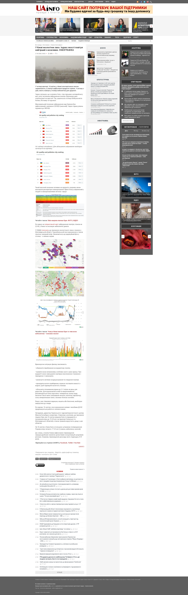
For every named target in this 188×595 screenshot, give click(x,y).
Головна (39, 1)
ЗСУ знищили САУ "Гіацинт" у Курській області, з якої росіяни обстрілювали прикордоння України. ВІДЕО (139, 220)
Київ (37, 458)
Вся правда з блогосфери (42, 45)
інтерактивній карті (51, 224)
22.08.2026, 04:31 (95, 102)
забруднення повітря (54, 458)
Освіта (85, 579)
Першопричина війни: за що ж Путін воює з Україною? (105, 61)
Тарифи (73, 41)
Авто (89, 579)
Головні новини (44, 579)
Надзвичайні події (78, 37)
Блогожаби (99, 1)
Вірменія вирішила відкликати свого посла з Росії (55, 554)
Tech (116, 38)
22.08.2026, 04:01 (95, 107)
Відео (113, 1)
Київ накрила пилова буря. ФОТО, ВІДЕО (63, 220)
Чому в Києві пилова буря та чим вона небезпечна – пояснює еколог (56, 333)
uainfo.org (53, 586)
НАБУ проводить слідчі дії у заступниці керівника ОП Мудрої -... (117, 30)
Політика (40, 37)
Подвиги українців (84, 41)
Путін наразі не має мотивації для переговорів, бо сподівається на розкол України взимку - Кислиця (135, 136)
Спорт (135, 37)
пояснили (45, 230)
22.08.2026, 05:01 (95, 96)
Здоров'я (127, 37)
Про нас (37, 588)
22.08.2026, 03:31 (95, 114)
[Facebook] (141, 2)
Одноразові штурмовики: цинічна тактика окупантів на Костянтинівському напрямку (107, 53)
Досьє (90, 1)
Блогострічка (78, 2)
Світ (90, 37)
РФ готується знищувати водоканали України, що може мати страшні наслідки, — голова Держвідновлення (135, 143)
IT (92, 579)
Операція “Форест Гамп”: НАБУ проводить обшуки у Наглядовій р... (93, 30)
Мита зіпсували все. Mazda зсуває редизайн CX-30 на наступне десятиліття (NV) (104, 99)
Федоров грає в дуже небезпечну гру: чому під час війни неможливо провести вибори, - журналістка (140, 53)
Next (152, 26)
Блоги (102, 48)
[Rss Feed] (137, 2)
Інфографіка (103, 121)
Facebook (63, 443)
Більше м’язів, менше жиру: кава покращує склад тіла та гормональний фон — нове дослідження (134, 156)
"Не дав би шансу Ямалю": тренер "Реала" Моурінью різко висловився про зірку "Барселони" (134, 164)
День (126, 130)
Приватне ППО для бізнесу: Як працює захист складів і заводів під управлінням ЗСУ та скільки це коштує (140, 63)
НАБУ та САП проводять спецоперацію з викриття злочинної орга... (140, 30)
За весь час (145, 130)
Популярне (144, 127)
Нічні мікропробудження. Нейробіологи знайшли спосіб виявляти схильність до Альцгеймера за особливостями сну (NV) (104, 111)
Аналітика (136, 48)
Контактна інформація (45, 588)
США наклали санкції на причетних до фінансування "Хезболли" (60, 562)
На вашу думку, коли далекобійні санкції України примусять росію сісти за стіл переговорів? (136, 87)
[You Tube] (147, 2)
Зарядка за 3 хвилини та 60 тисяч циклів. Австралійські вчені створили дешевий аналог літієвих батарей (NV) (103, 84)
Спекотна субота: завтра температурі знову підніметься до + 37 (60, 504)
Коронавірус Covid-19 (62, 41)
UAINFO (81, 447)
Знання (107, 38)
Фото (107, 1)
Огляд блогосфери (51, 1)
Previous (36, 26)
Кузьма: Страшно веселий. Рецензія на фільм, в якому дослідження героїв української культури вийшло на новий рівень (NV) (102, 92)
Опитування (136, 82)
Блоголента (123, 579)
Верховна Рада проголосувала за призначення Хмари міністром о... (45, 30)
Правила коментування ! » (77, 469)
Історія (81, 579)
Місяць (136, 130)
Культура (98, 37)
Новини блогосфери (56, 45)
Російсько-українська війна (45, 41)
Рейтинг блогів (130, 579)
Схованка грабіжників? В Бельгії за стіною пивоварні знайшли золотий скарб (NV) (103, 104)
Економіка (64, 37)
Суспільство (52, 37)
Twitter (70, 443)
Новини (59, 471)
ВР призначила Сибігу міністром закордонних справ (69, 29)
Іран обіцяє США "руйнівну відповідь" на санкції (55, 529)
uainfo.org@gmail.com (57, 588)
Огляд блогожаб (66, 1)
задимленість (43, 458)
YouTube (77, 443)
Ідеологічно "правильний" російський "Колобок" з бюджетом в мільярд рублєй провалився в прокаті (107, 70)
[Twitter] (144, 2)
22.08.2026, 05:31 (95, 88)
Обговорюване (130, 127)
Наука (77, 579)
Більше (59, 572)
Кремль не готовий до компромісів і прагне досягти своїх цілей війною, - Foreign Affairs (139, 73)
